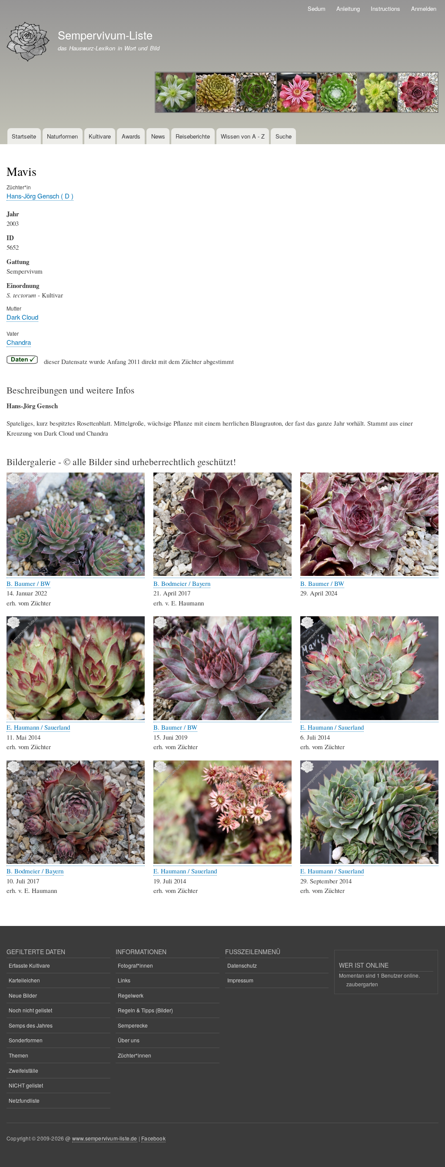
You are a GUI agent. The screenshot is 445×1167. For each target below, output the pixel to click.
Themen (18, 1055)
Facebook (153, 1138)
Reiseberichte (193, 136)
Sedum (316, 8)
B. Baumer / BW (28, 583)
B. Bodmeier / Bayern (181, 583)
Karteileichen (24, 980)
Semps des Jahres (31, 1025)
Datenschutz (242, 965)
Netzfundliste (24, 1100)
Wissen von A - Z (243, 136)
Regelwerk (130, 995)
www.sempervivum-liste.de (104, 1138)
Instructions (385, 8)
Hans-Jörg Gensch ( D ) (40, 195)
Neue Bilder (23, 995)
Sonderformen (26, 1040)
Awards (131, 136)
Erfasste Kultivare (29, 965)
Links (124, 980)
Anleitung (348, 8)
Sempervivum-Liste (105, 35)
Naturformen (62, 136)
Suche (284, 136)
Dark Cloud (22, 316)
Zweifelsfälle (23, 1070)
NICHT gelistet (26, 1085)
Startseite (24, 136)
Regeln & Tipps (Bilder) (145, 1010)
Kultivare (100, 136)
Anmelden (423, 8)
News (158, 136)
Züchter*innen (134, 1055)
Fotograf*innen (135, 965)
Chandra (19, 342)
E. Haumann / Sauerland (38, 727)
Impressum (240, 980)
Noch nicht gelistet (30, 1010)
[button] (76, 573)
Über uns (128, 1040)
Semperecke (133, 1025)
